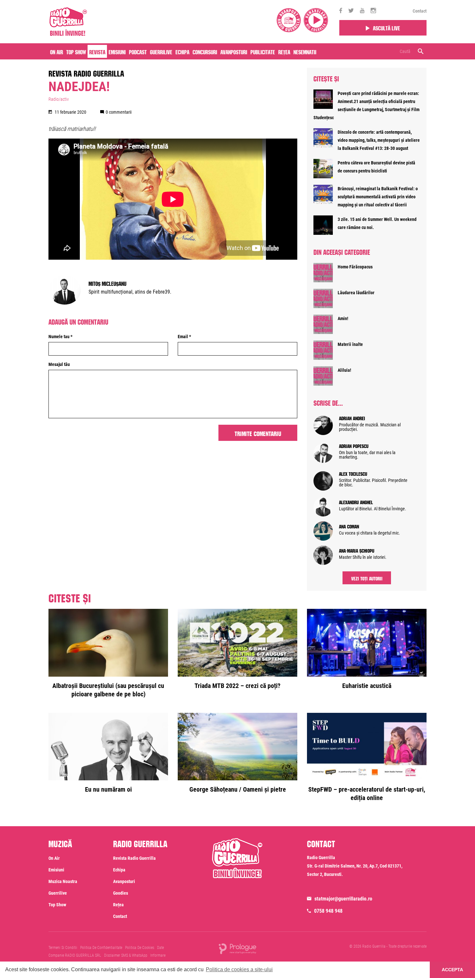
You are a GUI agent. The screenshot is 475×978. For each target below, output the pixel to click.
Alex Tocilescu (353, 473)
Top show (57, 904)
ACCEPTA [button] (452, 969)
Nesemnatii (304, 51)
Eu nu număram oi (108, 789)
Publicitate (262, 51)
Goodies (120, 893)
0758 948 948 (328, 911)
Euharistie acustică (366, 686)
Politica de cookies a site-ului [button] (239, 969)
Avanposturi (233, 51)
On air (56, 51)
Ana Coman (349, 526)
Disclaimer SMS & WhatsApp (125, 955)
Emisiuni (117, 51)
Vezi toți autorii (367, 578)
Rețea (284, 51)
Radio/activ (58, 99)
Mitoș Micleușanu (107, 283)
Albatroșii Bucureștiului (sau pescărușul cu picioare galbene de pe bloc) (108, 690)
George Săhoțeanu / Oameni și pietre (237, 789)
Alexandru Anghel (356, 501)
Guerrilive (161, 51)
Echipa (182, 51)
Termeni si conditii (62, 947)
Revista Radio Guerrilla (86, 72)
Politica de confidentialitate (101, 947)
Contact (420, 11)
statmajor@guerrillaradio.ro (343, 899)
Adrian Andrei (352, 417)
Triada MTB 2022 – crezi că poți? (237, 686)
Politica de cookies (139, 947)
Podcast (138, 51)
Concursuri (205, 51)
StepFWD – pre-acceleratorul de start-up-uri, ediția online (366, 794)
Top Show (76, 51)
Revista (97, 51)
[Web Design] (237, 948)
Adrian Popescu (353, 445)
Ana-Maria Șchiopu (356, 550)
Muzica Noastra (62, 881)
